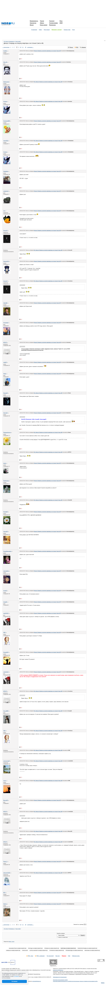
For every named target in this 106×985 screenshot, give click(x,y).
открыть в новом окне (63, 937)
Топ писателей (50, 955)
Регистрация (47, 29)
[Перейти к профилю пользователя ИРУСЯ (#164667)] (6, 354)
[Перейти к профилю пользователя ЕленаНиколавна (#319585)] (6, 563)
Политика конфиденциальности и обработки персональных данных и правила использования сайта (75, 981)
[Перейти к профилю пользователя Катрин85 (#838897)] (6, 523)
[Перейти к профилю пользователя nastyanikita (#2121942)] (6, 583)
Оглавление (34, 29)
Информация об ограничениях (60, 977)
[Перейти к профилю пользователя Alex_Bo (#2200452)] (6, 74)
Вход (73, 29)
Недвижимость (34, 21)
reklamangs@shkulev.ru (58, 970)
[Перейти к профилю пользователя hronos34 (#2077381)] (6, 242)
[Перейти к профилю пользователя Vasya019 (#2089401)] (6, 543)
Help (69, 955)
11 (22, 47)
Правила (64, 955)
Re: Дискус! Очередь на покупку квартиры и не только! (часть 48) (48, 81)
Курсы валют (43, 25)
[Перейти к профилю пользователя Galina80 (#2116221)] (6, 315)
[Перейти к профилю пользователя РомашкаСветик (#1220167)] (6, 444)
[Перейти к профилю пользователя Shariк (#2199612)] (6, 385)
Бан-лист (58, 955)
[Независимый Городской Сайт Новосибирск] (8, 23)
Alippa (10, 941)
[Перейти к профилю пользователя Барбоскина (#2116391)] (6, 492)
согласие (16, 976)
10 (20, 47)
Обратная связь (76, 955)
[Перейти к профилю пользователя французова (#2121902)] (6, 93)
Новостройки (17, 41)
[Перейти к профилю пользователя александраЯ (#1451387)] (6, 773)
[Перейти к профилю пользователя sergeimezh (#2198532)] (6, 203)
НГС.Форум (6, 41)
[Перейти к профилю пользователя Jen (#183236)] (6, 222)
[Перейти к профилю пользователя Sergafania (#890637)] (6, 183)
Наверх (102, 982)
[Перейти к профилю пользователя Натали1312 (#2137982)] (6, 273)
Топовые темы (67, 29)
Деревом (84, 47)
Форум (32, 25)
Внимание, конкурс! (57, 29)
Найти (40, 29)
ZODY (61, 23)
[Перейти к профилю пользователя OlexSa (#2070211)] (6, 916)
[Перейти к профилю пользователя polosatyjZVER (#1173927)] (6, 884)
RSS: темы (30, 955)
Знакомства (33, 23)
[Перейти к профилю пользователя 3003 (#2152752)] (6, 644)
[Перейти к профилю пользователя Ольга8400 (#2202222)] (6, 723)
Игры (61, 21)
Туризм (42, 21)
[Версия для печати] (19, 58)
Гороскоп (51, 21)
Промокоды (52, 25)
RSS (77, 47)
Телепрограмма (53, 23)
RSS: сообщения (41, 955)
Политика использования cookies (60, 979)
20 (25, 47)
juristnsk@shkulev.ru (36, 981)
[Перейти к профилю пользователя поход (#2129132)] (6, 792)
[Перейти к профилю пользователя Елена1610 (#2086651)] (6, 664)
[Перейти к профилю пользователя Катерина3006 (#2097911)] (6, 133)
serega (13, 941)
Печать (71, 47)
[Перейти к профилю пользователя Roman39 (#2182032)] (6, 405)
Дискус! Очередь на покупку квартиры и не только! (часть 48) (47, 50)
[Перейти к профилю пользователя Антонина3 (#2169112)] (6, 334)
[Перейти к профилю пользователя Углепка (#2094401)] (6, 113)
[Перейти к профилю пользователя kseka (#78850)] (5, 473)
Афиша (42, 23)
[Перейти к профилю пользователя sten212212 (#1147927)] (6, 625)
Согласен (14, 981)
